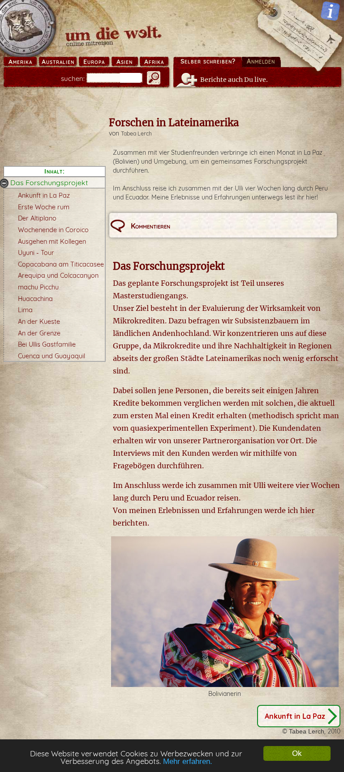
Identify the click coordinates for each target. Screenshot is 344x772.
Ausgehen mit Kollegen (52, 242)
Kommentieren (150, 225)
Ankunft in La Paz (44, 195)
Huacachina (35, 299)
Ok (297, 753)
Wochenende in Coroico (53, 230)
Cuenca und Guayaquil (51, 356)
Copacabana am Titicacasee (61, 264)
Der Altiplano (37, 218)
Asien (124, 62)
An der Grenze (39, 333)
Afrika (154, 62)
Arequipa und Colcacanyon (58, 275)
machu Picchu (38, 287)
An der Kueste (39, 322)
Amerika (20, 62)
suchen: (73, 78)
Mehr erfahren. (187, 761)
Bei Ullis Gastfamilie (47, 344)
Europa (94, 62)
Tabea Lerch (136, 133)
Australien (58, 62)
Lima (25, 310)
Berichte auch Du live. (234, 80)
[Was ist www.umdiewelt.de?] (330, 11)
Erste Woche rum (43, 207)
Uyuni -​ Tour (36, 253)
